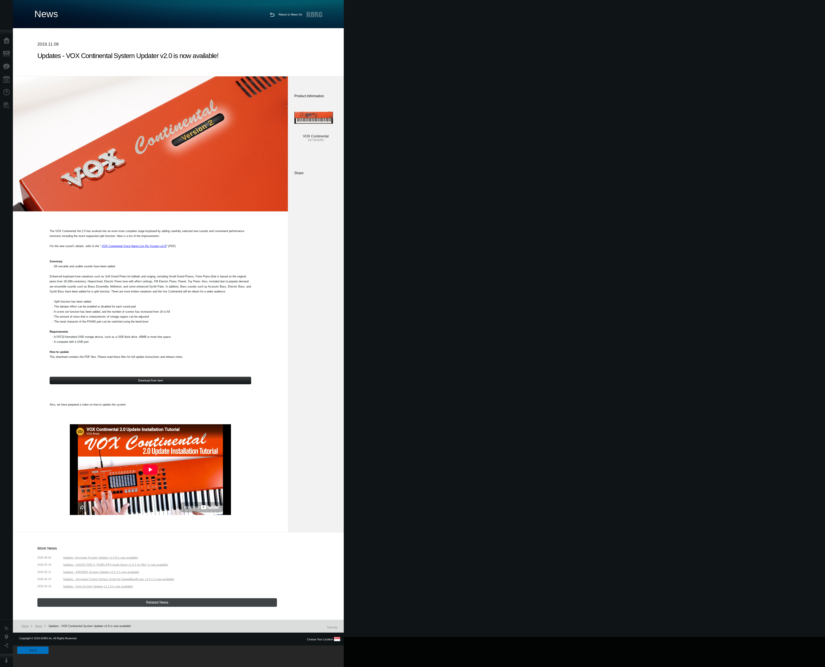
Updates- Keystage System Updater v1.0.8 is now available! (100, 557)
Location (7, 637)
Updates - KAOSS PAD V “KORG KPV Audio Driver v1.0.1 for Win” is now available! (115, 564)
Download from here (150, 380)
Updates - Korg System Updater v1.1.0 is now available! (98, 586)
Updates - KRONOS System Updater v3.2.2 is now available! (101, 572)
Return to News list (290, 14)
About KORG (7, 660)
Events (7, 79)
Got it (33, 650)
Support (7, 92)
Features (7, 66)
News (7, 628)
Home (7, 40)
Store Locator (7, 105)
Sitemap (332, 627)
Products (7, 53)
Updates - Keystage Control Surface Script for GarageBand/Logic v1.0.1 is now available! (118, 579)
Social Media (7, 645)
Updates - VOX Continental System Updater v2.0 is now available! (90, 626)
